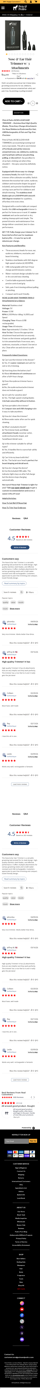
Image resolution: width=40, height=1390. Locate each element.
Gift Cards (21, 1289)
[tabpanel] (20, 35)
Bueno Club (21, 1225)
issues (5, 609)
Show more (15, 608)
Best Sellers (21, 1258)
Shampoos (21, 1265)
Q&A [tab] (25, 518)
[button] (20, 78)
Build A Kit (21, 1195)
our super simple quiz (20, 487)
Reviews (21, 1228)
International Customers (21, 1181)
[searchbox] (10, 592)
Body (21, 1272)
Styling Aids (21, 1262)
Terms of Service (21, 1242)
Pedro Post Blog (21, 1232)
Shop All (21, 1285)
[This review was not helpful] (35, 643)
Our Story (21, 1211)
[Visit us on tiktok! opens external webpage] (22, 1323)
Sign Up (33, 1141)
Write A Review (20, 547)
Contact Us (21, 1171)
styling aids (29, 1370)
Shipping (21, 1175)
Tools (21, 1279)
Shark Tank (21, 1215)
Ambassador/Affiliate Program (21, 1235)
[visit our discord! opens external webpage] (22, 1341)
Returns (21, 1178)
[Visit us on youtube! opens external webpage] (22, 1311)
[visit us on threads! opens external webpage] (22, 1335)
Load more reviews (20, 784)
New (21, 1282)
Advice (21, 1191)
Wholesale (21, 1222)
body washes (8, 1371)
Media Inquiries (21, 1218)
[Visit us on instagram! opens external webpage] (22, 1305)
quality (5, 602)
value (13, 602)
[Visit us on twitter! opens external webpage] (22, 1329)
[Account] (31, 2)
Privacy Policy (21, 1238)
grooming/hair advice (18, 1375)
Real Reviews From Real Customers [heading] (14, 1093)
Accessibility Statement (21, 1245)
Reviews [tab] (16, 518)
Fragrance (21, 1275)
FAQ (21, 1185)
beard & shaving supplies (24, 1371)
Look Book (21, 1198)
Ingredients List (21, 1188)
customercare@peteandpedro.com (19, 1357)
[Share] (37, 75)
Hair (21, 1269)
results (20, 602)
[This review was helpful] (31, 643)
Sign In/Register (21, 1168)
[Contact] (35, 14)
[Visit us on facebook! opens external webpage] (22, 1317)
